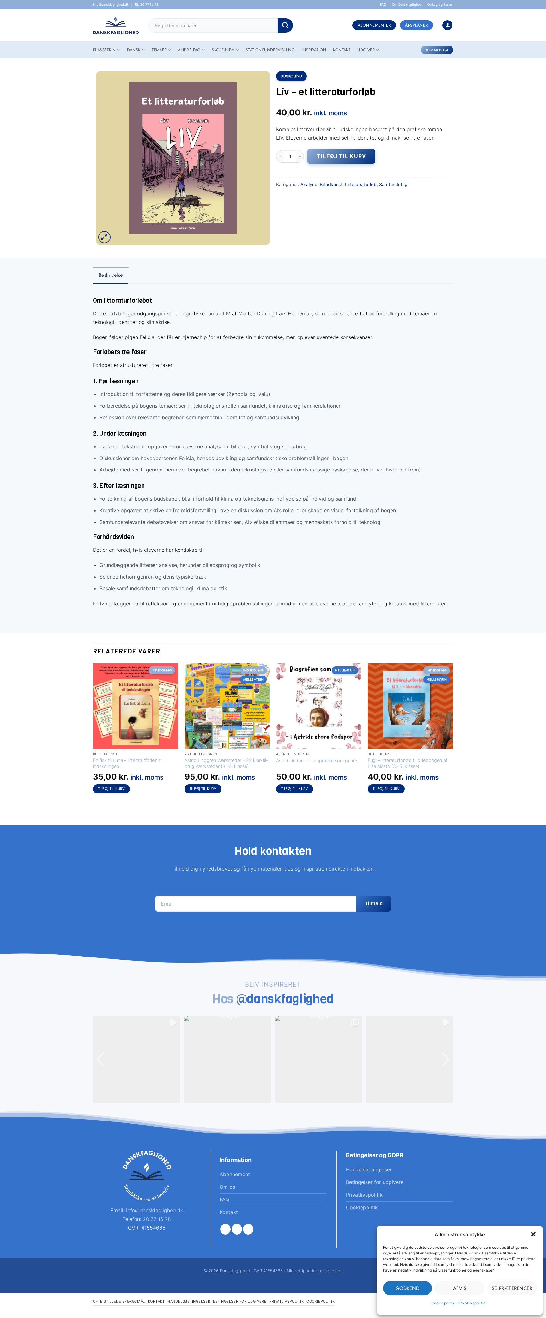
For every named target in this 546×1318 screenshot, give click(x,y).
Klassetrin (104, 50)
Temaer (159, 50)
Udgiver (366, 50)
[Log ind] (447, 25)
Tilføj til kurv (341, 156)
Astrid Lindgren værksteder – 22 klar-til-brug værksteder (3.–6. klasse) (226, 763)
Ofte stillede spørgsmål (119, 1301)
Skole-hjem (223, 50)
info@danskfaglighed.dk (111, 4)
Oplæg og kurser (440, 4)
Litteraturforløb (361, 184)
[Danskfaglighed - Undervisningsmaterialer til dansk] (116, 25)
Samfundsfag (393, 184)
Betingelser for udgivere (239, 1301)
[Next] (453, 734)
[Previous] (93, 734)
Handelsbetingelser (188, 1301)
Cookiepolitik (443, 1303)
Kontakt (341, 50)
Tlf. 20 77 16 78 (146, 4)
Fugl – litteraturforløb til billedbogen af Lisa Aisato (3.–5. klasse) (407, 763)
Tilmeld (374, 903)
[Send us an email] (248, 1229)
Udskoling (291, 76)
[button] (533, 1234)
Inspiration (314, 50)
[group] (136, 1059)
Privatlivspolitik (471, 1303)
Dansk (134, 50)
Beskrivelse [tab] (111, 275)
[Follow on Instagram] (237, 1229)
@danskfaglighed (285, 998)
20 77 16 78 (157, 1219)
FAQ (383, 4)
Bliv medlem (437, 49)
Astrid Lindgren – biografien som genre (316, 760)
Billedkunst (331, 184)
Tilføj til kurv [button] (111, 788)
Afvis (460, 1288)
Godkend (408, 1288)
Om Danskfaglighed (407, 4)
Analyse (308, 184)
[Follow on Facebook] (225, 1229)
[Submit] (285, 25)
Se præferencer (512, 1288)
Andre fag (189, 50)
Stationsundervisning (270, 50)
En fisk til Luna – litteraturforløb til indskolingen (127, 763)
